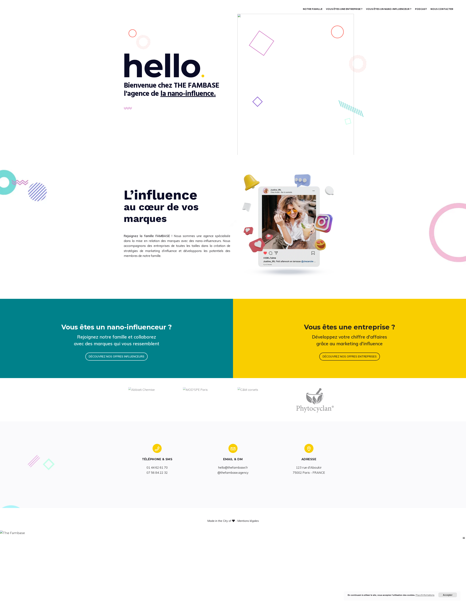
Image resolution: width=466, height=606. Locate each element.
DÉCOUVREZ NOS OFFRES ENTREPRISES (350, 356)
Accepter (448, 595)
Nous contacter (442, 9)
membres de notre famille (142, 256)
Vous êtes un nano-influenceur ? (388, 9)
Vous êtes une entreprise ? (344, 9)
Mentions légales (248, 521)
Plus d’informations (425, 595)
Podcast (421, 9)
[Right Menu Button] (464, 538)
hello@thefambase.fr (233, 467)
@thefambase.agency (233, 472)
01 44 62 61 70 (157, 467)
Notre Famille (312, 9)
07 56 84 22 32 (157, 472)
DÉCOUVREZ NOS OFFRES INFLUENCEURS (116, 356)
